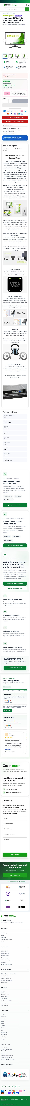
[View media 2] (11, 56)
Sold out (20, 101)
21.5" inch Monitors (10, 13)
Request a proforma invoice (15, 121)
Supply (2, 942)
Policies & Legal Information (8, 1104)
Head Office (5, 1044)
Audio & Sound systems (6, 964)
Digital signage (4, 958)
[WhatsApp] (15, 1086)
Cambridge (3, 1025)
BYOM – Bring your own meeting (8, 973)
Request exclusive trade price (15, 117)
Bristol (2, 1023)
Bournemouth (4, 1034)
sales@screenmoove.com (7, 1055)
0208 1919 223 (4, 1053)
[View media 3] (17, 56)
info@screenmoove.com (16, 792)
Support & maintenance (6, 939)
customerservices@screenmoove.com (11, 922)
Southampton (4, 1032)
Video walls (3, 962)
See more (8, 749)
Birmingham (4, 1016)
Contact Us (16, 875)
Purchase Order (4, 1003)
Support (4, 987)
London (3, 1014)
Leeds (2, 1021)
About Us (3, 992)
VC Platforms (6, 969)
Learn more (22, 93)
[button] (15, 105)
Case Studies (4, 998)
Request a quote (7, 710)
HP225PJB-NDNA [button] (9, 24)
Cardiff (2, 1028)
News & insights (4, 996)
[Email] (2, 1086)
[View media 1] (5, 56)
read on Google (17, 723)
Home (4, 13)
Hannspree (22, 24)
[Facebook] (5, 1086)
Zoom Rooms (4, 982)
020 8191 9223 (13, 789)
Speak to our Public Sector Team (10, 133)
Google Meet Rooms (6, 978)
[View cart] (28, 5)
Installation (3, 937)
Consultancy (4, 933)
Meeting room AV (5, 953)
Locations (5, 1010)
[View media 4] (23, 56)
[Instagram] (9, 1086)
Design (2, 935)
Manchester (3, 1019)
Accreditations (7, 1064)
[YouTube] (19, 1086)
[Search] (27, 9)
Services (4, 929)
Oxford (2, 1030)
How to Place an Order (6, 1000)
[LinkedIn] (12, 1086)
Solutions (5, 947)
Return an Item (4, 1005)
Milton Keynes (4, 1037)
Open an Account (5, 994)
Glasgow (3, 1039)
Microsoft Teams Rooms (6, 980)
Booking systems (5, 955)
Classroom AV (4, 951)
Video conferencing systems (7, 960)
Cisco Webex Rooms (6, 976)
